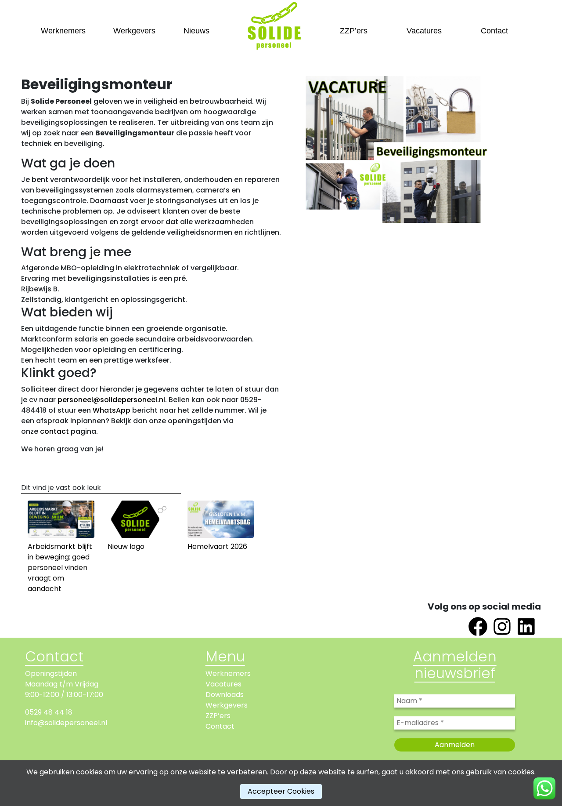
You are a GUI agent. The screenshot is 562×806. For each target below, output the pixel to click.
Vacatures (424, 30)
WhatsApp (111, 410)
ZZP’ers (353, 30)
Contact (494, 30)
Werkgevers (134, 30)
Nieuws (196, 30)
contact (54, 431)
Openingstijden (51, 673)
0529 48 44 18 (48, 712)
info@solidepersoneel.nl (66, 723)
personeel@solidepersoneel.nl (111, 400)
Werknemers (63, 30)
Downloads (224, 695)
